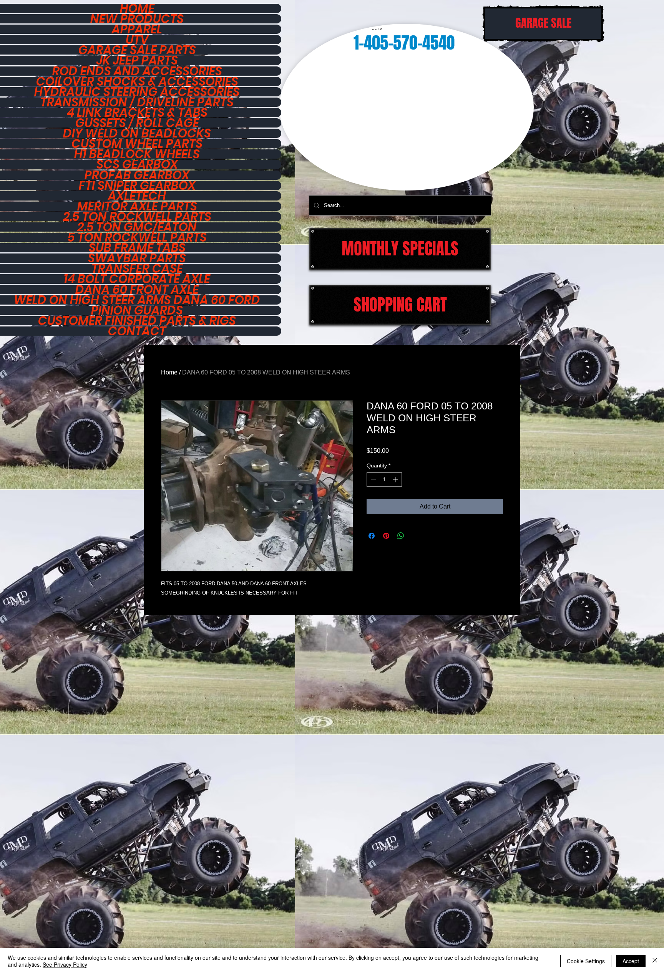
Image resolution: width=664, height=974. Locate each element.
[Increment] (396, 479)
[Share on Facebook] (371, 535)
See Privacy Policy (65, 964)
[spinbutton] (384, 479)
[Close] (654, 961)
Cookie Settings (586, 961)
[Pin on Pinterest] (386, 535)
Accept (630, 961)
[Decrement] (372, 479)
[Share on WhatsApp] (400, 535)
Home (169, 372)
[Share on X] (415, 535)
